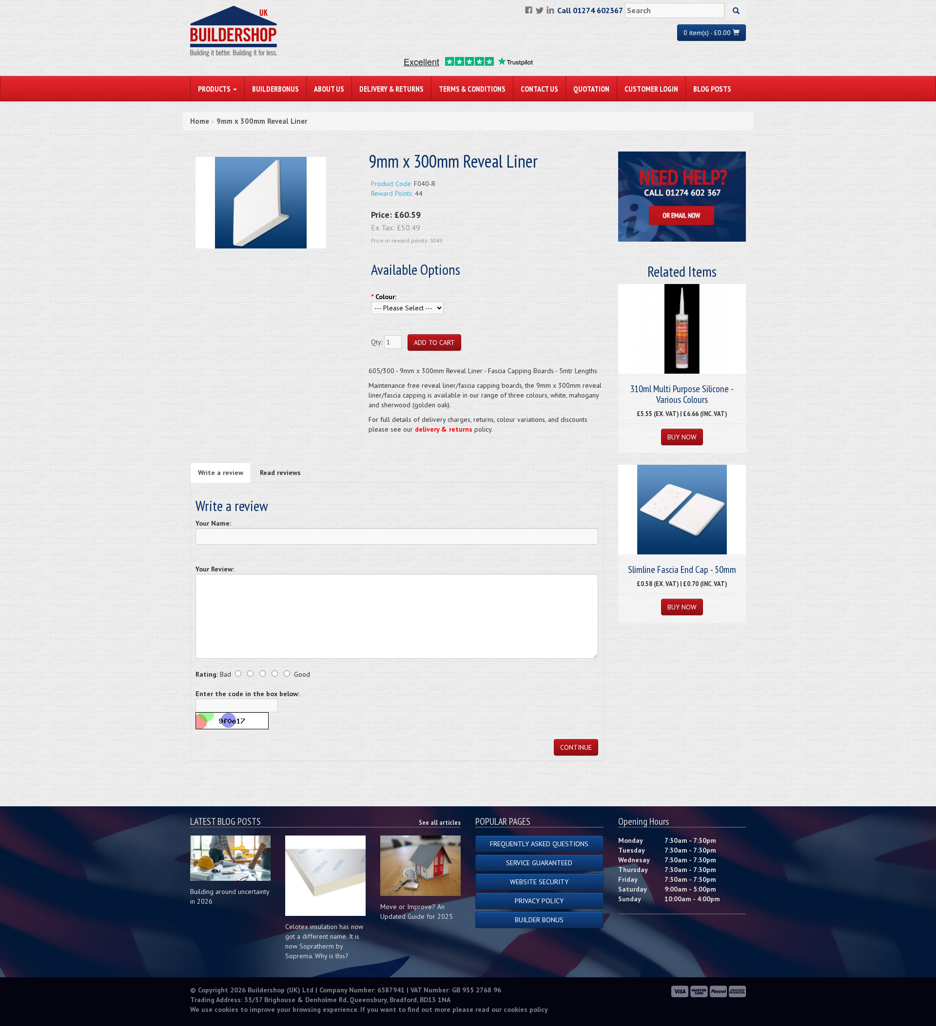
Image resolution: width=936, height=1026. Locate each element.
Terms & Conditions (472, 89)
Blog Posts (712, 89)
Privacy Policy (539, 900)
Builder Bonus (539, 919)
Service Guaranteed (539, 862)
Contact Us (539, 89)
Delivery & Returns (391, 89)
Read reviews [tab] (280, 472)
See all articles (440, 822)
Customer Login (651, 89)
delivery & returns (443, 429)
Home (199, 121)
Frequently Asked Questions (539, 843)
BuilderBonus (275, 89)
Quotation (591, 89)
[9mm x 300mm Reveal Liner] (260, 202)
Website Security (539, 881)
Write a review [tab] (220, 472)
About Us (329, 89)
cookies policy (526, 1009)
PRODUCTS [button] (215, 89)
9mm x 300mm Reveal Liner (261, 121)
